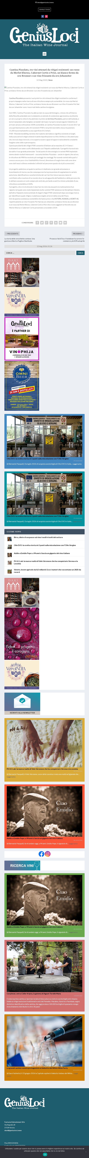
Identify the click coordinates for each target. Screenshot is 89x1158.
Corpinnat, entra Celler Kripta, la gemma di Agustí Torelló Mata (34, 993)
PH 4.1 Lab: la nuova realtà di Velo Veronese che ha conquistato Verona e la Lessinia (42, 769)
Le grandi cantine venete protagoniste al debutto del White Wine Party (37, 1068)
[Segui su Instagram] (46, 16)
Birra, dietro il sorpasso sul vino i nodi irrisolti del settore (38, 537)
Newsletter (43, 9)
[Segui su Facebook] (42, 16)
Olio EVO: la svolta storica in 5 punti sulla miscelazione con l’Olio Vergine (38, 458)
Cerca (80, 253)
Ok (45, 1154)
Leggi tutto (77, 464)
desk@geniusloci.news (45, 2)
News (50, 80)
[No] (85, 1152)
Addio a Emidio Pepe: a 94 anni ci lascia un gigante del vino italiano (42, 553)
